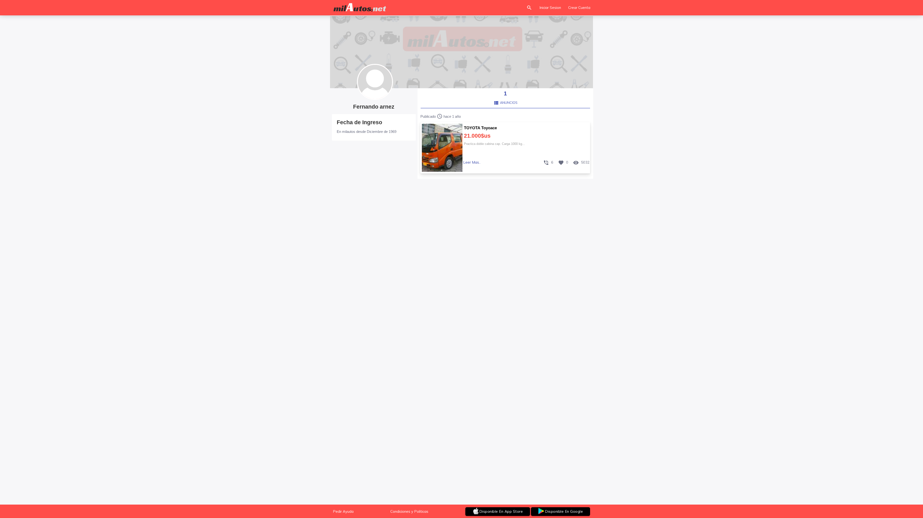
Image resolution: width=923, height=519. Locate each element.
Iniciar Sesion (550, 7)
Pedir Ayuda (343, 511)
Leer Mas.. (471, 162)
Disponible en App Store (501, 511)
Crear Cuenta (579, 7)
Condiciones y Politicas (409, 511)
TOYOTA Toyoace (480, 128)
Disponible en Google (564, 511)
